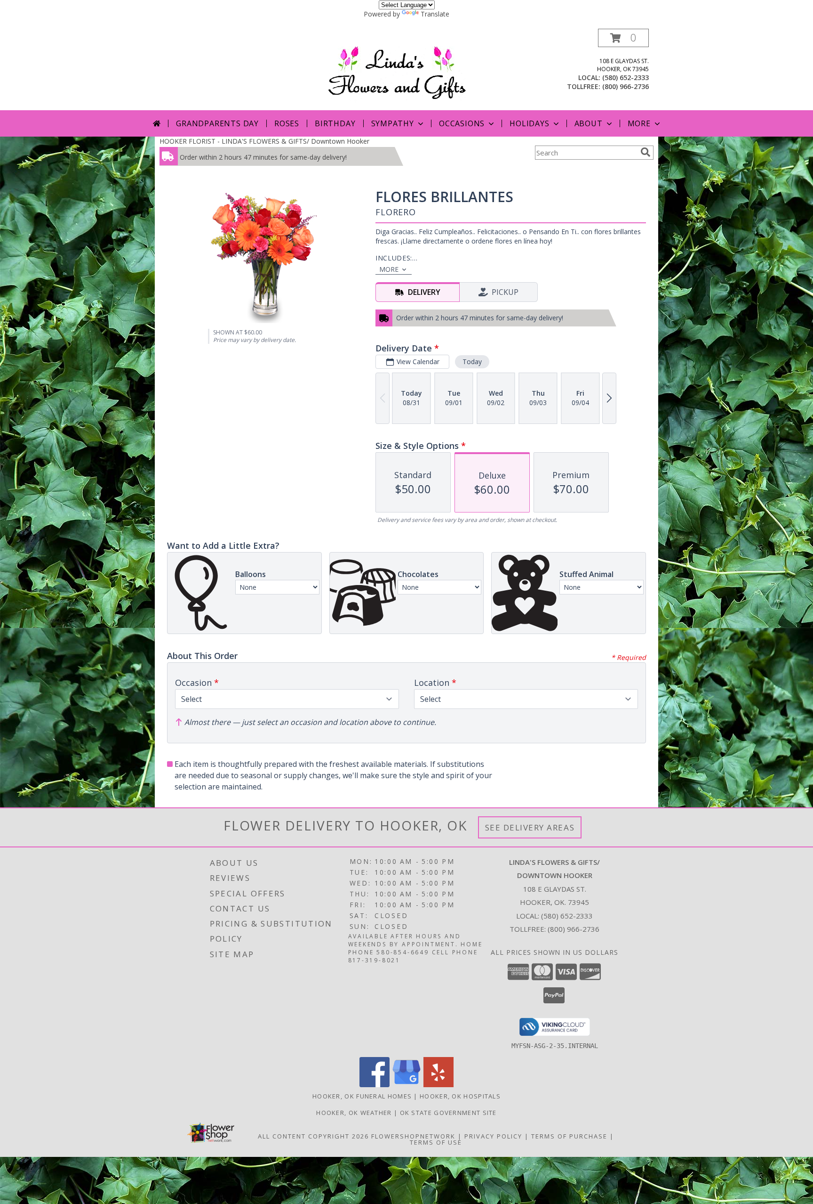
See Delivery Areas (530, 827)
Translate (435, 13)
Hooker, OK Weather (353, 1112)
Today (472, 361)
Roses (286, 123)
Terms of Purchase (569, 1136)
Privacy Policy (493, 1136)
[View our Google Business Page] (406, 1084)
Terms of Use (436, 1142)
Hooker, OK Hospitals (460, 1096)
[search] (645, 152)
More (639, 123)
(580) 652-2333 (625, 77)
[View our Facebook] (374, 1084)
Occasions (462, 123)
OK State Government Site (448, 1112)
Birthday (335, 123)
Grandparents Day (217, 123)
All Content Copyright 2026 (313, 1136)
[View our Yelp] (438, 1084)
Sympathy (392, 123)
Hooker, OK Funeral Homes (362, 1096)
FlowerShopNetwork (413, 1136)
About (588, 123)
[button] (623, 38)
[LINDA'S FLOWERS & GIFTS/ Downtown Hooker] (409, 69)
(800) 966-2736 (625, 86)
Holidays (529, 123)
